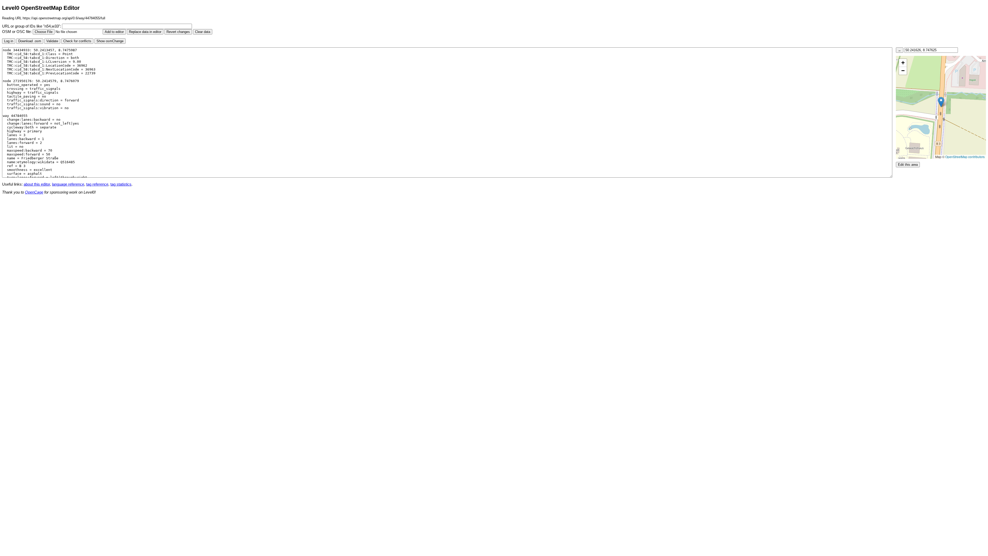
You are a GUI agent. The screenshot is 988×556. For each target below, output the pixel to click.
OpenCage (34, 192)
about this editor (37, 184)
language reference (68, 184)
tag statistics (120, 184)
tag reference (97, 184)
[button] (941, 102)
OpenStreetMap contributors (965, 156)
